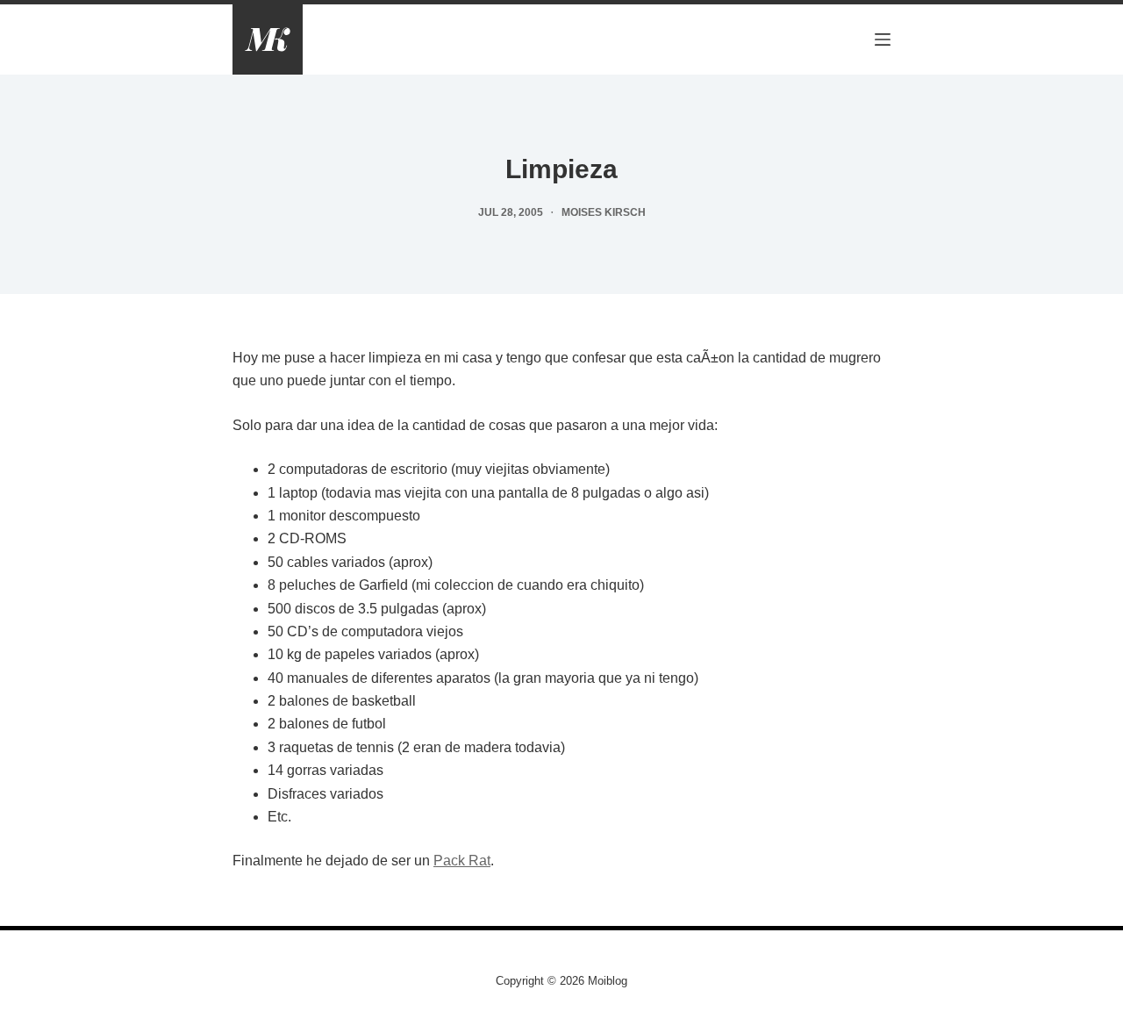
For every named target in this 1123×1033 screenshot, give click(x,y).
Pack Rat (461, 860)
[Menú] (883, 39)
